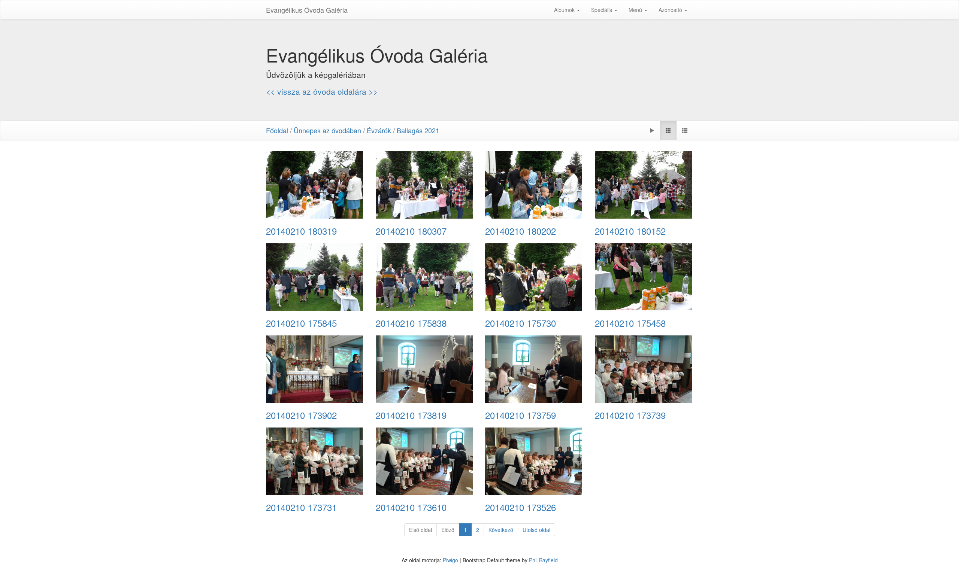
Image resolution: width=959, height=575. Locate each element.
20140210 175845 (301, 323)
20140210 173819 (411, 415)
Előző (447, 529)
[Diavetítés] (652, 130)
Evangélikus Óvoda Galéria (307, 10)
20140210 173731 (301, 507)
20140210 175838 (411, 323)
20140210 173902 (301, 415)
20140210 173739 (630, 415)
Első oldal (420, 529)
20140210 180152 (630, 231)
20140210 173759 (520, 415)
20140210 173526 (520, 507)
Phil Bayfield (543, 560)
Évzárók (379, 130)
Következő (500, 529)
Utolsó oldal (536, 529)
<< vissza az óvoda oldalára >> (322, 91)
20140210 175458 (630, 323)
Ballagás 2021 (418, 130)
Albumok (565, 9)
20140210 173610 (411, 507)
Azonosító (671, 9)
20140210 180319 (301, 231)
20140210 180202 (520, 231)
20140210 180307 (411, 231)
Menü (636, 9)
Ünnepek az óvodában (327, 130)
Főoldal (277, 130)
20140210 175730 (520, 323)
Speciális (602, 9)
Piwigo (450, 560)
